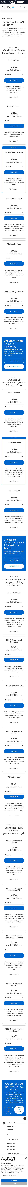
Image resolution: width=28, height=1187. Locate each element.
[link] (14, 79)
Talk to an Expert (19, 1109)
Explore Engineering (14, 366)
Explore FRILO (14, 566)
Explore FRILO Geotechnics (14, 559)
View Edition (13, 97)
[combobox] (14, 74)
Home (3, 18)
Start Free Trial (8, 1109)
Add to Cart (14, 80)
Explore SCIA (14, 361)
